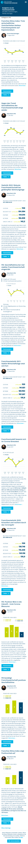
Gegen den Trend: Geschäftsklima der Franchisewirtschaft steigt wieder (12, 106)
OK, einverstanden (14, 841)
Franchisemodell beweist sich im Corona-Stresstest (13, 440)
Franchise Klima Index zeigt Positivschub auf (12, 752)
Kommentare (7, 91)
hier (21, 837)
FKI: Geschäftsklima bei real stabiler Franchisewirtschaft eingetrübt (13, 267)
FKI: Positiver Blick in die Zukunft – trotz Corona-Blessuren (11, 604)
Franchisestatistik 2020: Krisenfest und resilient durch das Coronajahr (13, 522)
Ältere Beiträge (6, 828)
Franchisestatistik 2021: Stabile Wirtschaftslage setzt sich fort (13, 363)
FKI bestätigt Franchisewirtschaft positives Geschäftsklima (13, 680)
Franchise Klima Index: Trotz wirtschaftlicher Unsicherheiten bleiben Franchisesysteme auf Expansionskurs (13, 25)
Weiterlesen (19, 169)
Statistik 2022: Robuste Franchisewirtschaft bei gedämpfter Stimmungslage (12, 187)
